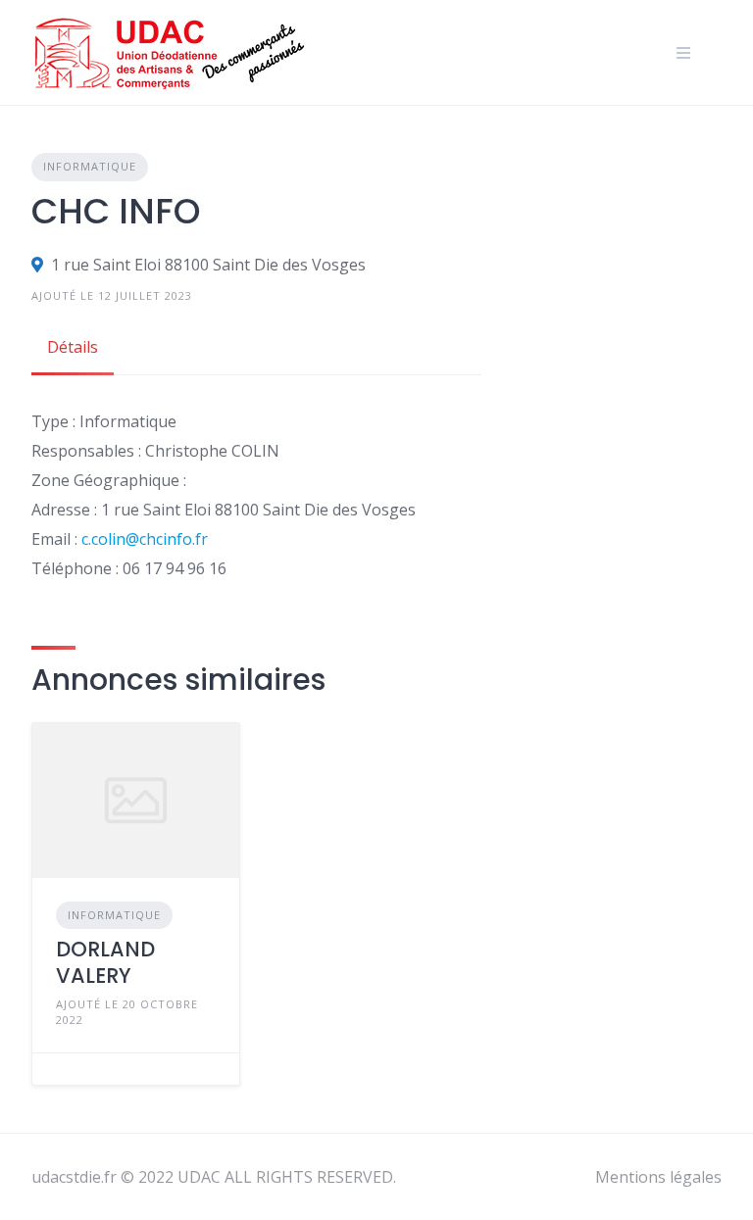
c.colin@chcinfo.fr (144, 539)
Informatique (89, 166)
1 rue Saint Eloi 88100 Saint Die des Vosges (208, 264)
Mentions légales (658, 1177)
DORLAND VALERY (105, 962)
